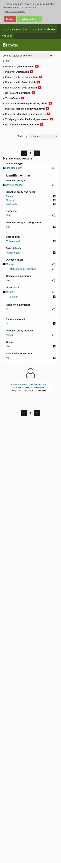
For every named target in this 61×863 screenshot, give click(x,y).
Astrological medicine (14, 29)
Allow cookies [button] (29, 19)
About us (7, 35)
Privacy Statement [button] (15, 11)
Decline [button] (10, 19)
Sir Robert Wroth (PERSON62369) (29, 384)
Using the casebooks (43, 29)
